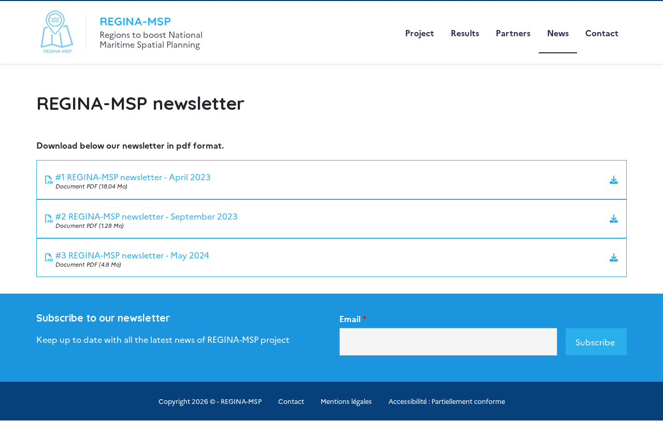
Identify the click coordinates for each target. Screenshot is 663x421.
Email (350, 318)
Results (465, 32)
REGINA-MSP (135, 21)
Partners (513, 32)
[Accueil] (56, 32)
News (558, 32)
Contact (601, 32)
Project (419, 32)
